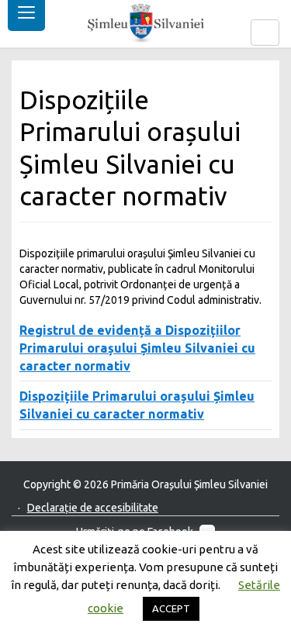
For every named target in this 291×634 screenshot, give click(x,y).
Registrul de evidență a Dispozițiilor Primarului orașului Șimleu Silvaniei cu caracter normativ (137, 348)
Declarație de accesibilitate (92, 507)
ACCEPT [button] (171, 608)
